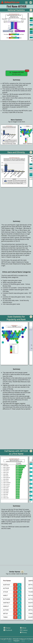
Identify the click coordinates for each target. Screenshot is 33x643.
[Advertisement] (16, 56)
